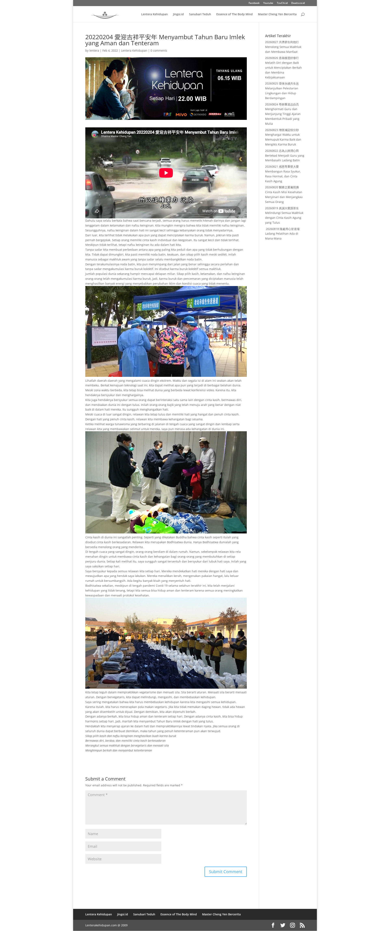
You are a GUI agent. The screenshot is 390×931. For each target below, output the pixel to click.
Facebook (254, 3)
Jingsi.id (178, 14)
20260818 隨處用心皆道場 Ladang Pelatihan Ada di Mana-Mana (282, 234)
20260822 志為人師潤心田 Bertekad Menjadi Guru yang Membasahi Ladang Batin (284, 155)
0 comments (159, 50)
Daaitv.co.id (298, 3)
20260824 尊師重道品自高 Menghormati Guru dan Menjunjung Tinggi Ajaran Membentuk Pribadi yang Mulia (283, 114)
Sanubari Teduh (200, 14)
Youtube (268, 3)
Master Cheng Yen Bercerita (277, 14)
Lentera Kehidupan (154, 14)
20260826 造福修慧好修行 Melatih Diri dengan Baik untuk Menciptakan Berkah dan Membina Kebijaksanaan (283, 67)
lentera (94, 50)
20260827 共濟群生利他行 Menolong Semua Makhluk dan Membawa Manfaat (283, 47)
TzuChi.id (282, 3)
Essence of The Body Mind (234, 14)
